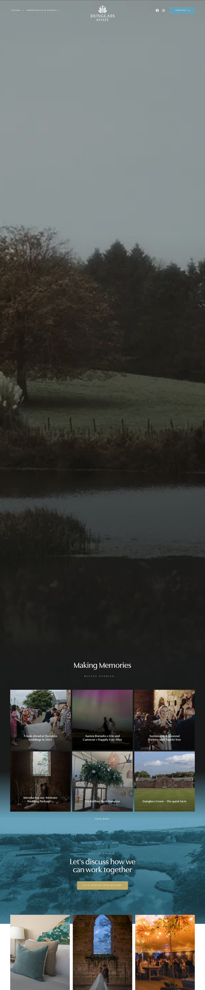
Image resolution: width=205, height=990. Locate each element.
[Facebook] (157, 11)
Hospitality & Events (42, 10)
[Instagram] (164, 11)
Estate (16, 10)
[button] (102, 819)
